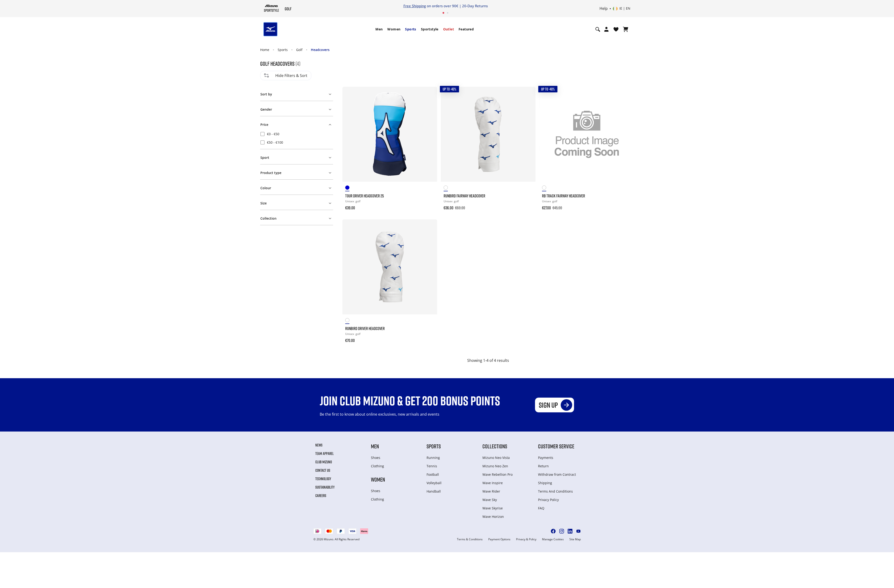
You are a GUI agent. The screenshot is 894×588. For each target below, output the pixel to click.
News (319, 445)
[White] (546, 188)
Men (379, 29)
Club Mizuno (323, 462)
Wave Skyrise (492, 508)
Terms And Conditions (555, 491)
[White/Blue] (349, 188)
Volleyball (434, 483)
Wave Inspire (492, 483)
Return (543, 466)
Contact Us (322, 470)
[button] (296, 93)
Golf (299, 49)
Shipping (545, 483)
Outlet (448, 29)
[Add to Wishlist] (429, 95)
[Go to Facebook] (553, 531)
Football (433, 474)
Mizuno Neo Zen (495, 466)
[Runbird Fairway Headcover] (488, 134)
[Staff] (448, 188)
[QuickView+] (429, 107)
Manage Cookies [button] (553, 539)
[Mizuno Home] (271, 8)
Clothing (377, 466)
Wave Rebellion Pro (497, 474)
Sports (410, 29)
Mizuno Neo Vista (496, 457)
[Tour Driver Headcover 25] (389, 134)
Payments (545, 457)
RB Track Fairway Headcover (563, 195)
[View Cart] (625, 29)
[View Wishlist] (616, 29)
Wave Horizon (493, 516)
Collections (494, 446)
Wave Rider (491, 491)
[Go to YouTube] (578, 531)
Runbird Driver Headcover (365, 328)
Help (604, 8)
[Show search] (598, 29)
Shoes (375, 457)
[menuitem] (379, 29)
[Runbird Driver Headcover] (389, 266)
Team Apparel (324, 453)
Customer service (556, 446)
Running (433, 457)
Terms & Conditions (470, 539)
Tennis (432, 466)
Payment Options (499, 539)
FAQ (541, 508)
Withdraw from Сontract (557, 474)
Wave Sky (489, 499)
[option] (296, 134)
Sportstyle (429, 29)
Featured (466, 29)
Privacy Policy (548, 499)
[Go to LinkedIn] (570, 531)
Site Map (575, 539)
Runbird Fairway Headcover (464, 195)
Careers (320, 495)
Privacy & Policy (526, 539)
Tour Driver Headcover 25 (364, 195)
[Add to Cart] (429, 205)
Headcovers (320, 49)
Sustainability (325, 487)
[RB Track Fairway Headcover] (586, 134)
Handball (434, 491)
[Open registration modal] (606, 29)
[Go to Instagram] (561, 531)
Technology (323, 478)
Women (393, 29)
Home (264, 49)
